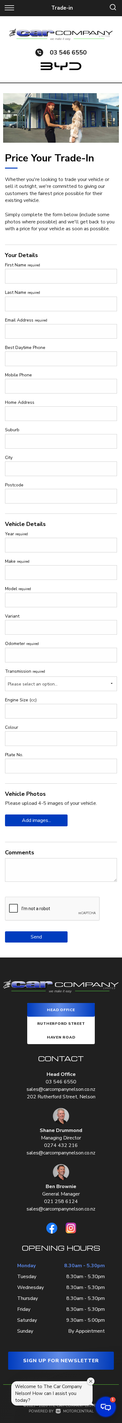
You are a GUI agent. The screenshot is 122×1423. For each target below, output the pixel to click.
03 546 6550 (68, 52)
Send (36, 937)
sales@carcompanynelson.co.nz (61, 1089)
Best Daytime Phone (25, 348)
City (9, 458)
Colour (11, 727)
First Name (22, 265)
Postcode (14, 485)
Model (18, 589)
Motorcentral (78, 1411)
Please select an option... (33, 684)
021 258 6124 (61, 1201)
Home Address (19, 402)
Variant (12, 616)
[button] (106, 1407)
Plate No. (14, 755)
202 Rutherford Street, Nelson (61, 1096)
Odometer (22, 644)
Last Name (22, 292)
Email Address (26, 320)
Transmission (25, 671)
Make (17, 561)
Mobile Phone (18, 375)
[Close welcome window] (90, 1381)
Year (16, 534)
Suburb (12, 430)
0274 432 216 (61, 1145)
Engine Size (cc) (21, 700)
